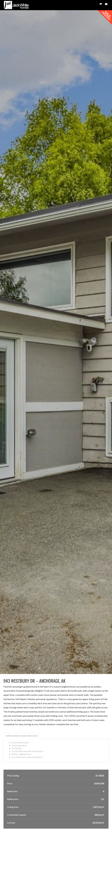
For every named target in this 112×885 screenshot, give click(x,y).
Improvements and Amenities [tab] (22, 736)
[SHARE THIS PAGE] (100, 5)
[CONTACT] (106, 5)
